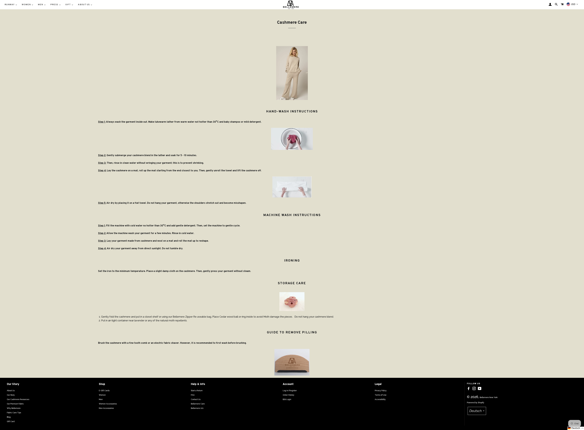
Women (102, 395)
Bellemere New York (489, 397)
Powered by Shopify (475, 403)
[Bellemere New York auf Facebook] (468, 389)
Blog (9, 417)
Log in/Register (290, 391)
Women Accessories (108, 404)
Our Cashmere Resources (18, 399)
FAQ (192, 395)
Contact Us (195, 399)
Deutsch (475, 411)
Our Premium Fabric (15, 404)
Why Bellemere (14, 408)
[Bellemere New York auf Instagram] (474, 389)
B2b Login (287, 399)
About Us (11, 391)
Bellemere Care (198, 404)
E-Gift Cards (104, 391)
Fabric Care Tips (14, 413)
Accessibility (380, 399)
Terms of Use (380, 395)
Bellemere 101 (197, 408)
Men (101, 399)
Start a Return (197, 391)
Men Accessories (106, 408)
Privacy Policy (381, 391)
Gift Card (11, 421)
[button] (575, 428)
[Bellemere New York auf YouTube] (479, 389)
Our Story (11, 395)
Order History (288, 395)
